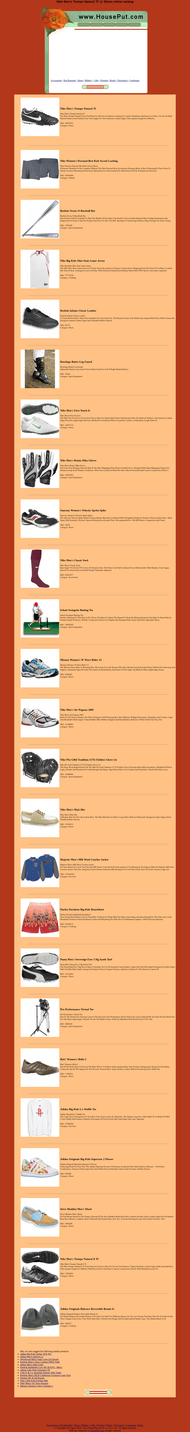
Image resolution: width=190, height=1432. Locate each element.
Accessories (56, 80)
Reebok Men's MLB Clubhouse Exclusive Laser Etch (45, 1375)
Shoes (80, 80)
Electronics (122, 80)
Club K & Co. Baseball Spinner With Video (40, 1372)
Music (140, 1425)
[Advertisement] (95, 58)
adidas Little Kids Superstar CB (35, 1370)
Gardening (134, 80)
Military (88, 80)
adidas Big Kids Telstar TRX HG (36, 1354)
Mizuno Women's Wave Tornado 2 (36, 1386)
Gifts (96, 80)
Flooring (104, 80)
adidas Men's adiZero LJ (31, 1356)
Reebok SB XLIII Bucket (32, 1378)
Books (113, 80)
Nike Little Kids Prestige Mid (34, 1380)
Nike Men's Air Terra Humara (34, 1383)
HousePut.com (97, 1430)
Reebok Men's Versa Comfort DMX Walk (40, 1362)
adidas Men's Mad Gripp (31, 1364)
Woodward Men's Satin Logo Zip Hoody (39, 1359)
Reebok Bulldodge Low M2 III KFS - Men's (41, 1367)
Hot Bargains (69, 80)
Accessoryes (52, 1425)
